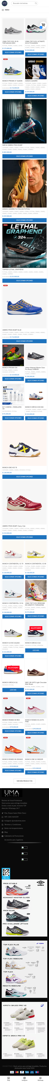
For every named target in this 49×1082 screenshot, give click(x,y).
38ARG (33, 45)
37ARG (28, 85)
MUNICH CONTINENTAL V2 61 (12, 603)
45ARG (32, 89)
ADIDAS (37, 89)
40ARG (10, 45)
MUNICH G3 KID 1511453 (10, 643)
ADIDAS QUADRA (31, 81)
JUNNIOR (28, 83)
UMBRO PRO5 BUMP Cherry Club (13, 526)
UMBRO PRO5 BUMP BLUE (11, 330)
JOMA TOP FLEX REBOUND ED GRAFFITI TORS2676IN (35, 604)
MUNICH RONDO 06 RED (11, 720)
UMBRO (30, 149)
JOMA (20, 45)
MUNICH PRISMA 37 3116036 (12, 81)
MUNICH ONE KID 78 (9, 467)
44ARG (27, 89)
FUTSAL (4, 45)
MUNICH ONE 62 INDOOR (34, 759)
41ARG (15, 45)
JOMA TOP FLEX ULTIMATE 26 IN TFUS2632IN (35, 42)
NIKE (42, 686)
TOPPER (10, 274)
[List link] (24, 813)
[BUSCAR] (36, 3)
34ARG (34, 83)
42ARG (32, 47)
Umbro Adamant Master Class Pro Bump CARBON (35, 368)
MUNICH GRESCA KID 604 (34, 407)
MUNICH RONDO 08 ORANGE (12, 759)
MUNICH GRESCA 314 (32, 643)
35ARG (39, 83)
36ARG (44, 83)
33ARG (34, 409)
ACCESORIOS (6, 411)
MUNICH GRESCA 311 (10, 682)
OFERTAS (12, 372)
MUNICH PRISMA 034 (9, 367)
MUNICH (20, 85)
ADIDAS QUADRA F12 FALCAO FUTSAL (16, 209)
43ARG (37, 47)
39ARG (38, 45)
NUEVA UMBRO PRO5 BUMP (12, 145)
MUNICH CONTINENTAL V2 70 (12, 564)
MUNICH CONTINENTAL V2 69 (35, 564)
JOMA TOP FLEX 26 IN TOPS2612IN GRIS (10, 42)
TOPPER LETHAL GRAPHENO (12, 269)
